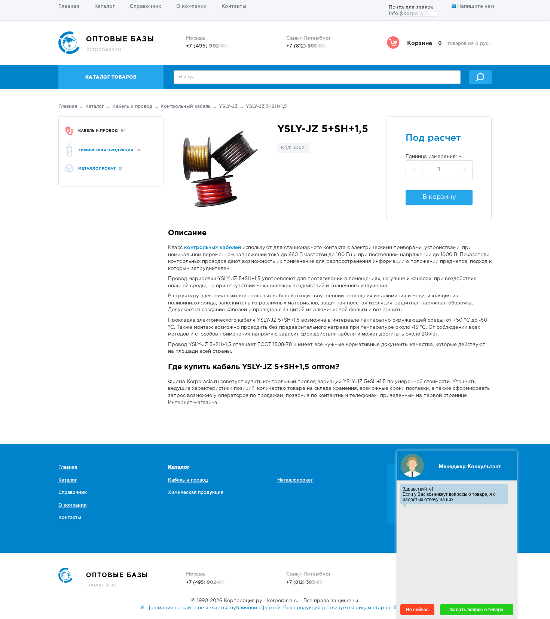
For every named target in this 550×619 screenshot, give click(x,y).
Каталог (104, 6)
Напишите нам (475, 6)
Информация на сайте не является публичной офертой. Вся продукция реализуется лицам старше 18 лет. (275, 608)
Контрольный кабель (186, 106)
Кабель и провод (132, 106)
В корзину (439, 197)
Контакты (233, 6)
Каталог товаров (111, 77)
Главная (68, 6)
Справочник (145, 6)
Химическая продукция (195, 493)
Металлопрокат (295, 480)
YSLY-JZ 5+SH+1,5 (266, 106)
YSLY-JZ (228, 106)
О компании (191, 6)
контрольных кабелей (212, 248)
